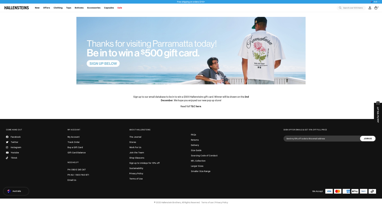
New (37, 8)
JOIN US (368, 138)
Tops (68, 8)
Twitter (14, 142)
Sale (119, 8)
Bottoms (79, 8)
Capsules (109, 8)
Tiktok (14, 158)
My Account (74, 130)
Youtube (15, 152)
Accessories (93, 8)
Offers (46, 8)
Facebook (16, 137)
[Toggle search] (341, 8)
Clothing (58, 8)
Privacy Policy (221, 202)
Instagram (16, 147)
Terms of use (207, 202)
